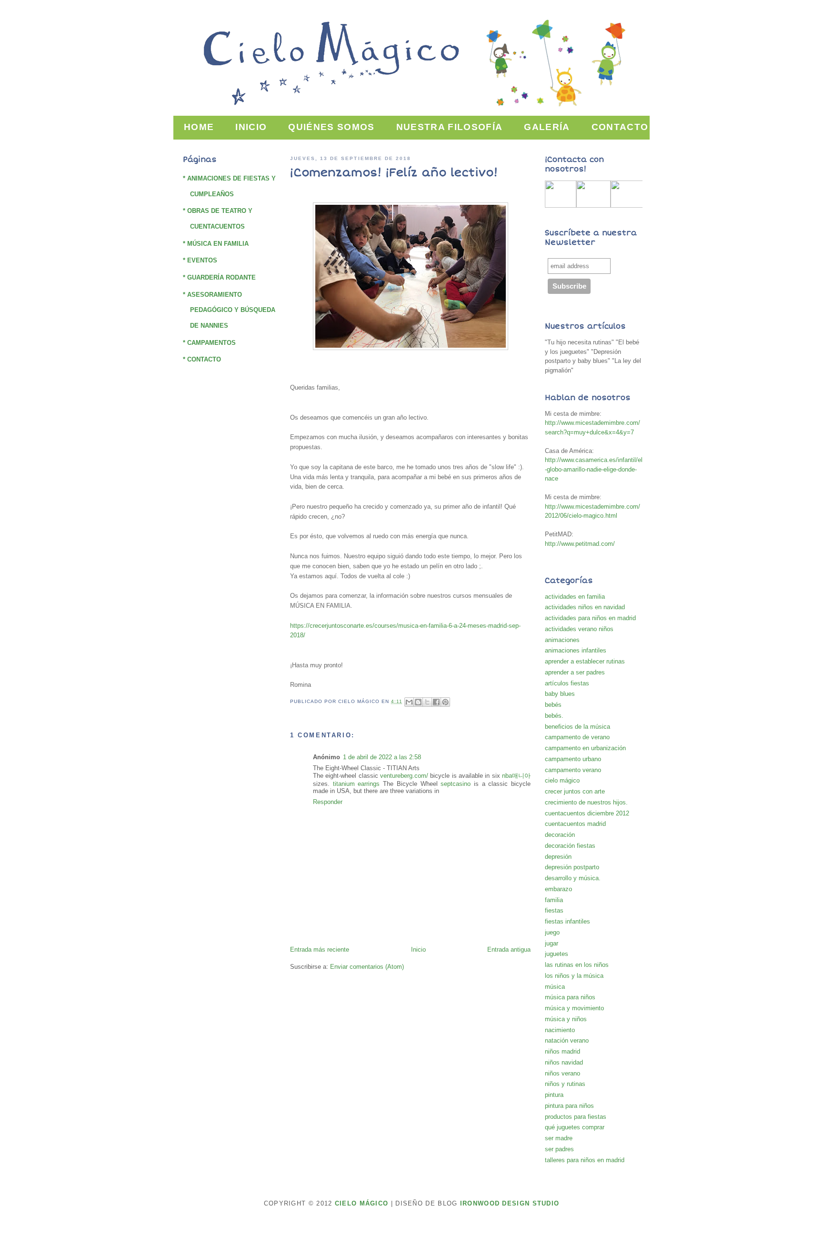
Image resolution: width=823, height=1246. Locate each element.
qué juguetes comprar (574, 1127)
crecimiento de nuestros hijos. (586, 802)
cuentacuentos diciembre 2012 (587, 813)
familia (554, 900)
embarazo (558, 889)
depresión (558, 856)
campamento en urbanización (585, 748)
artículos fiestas (567, 683)
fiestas (554, 910)
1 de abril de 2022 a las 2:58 (382, 757)
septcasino (456, 783)
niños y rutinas (565, 1083)
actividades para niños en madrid (590, 618)
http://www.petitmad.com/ (580, 543)
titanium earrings (356, 783)
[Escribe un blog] (418, 702)
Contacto (620, 127)
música (555, 986)
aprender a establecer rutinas (585, 661)
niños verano (562, 1073)
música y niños (566, 1019)
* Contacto (202, 359)
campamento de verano (577, 737)
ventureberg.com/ (404, 775)
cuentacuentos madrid (575, 823)
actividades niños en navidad (585, 607)
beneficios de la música (577, 726)
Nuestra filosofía (449, 127)
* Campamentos (209, 342)
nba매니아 (516, 775)
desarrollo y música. (573, 878)
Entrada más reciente (319, 949)
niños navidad (564, 1062)
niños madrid (562, 1051)
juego (552, 932)
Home (199, 127)
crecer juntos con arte (575, 791)
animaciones (562, 639)
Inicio (251, 127)
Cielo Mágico (362, 1203)
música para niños (570, 997)
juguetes (556, 953)
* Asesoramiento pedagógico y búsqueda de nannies (229, 310)
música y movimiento (574, 1008)
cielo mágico (562, 780)
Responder (327, 801)
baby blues (560, 693)
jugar (551, 943)
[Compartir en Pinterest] (445, 702)
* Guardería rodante (219, 277)
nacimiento (560, 1030)
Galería (547, 127)
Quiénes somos (331, 127)
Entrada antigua (509, 949)
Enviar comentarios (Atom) (367, 966)
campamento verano (573, 770)
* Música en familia (216, 243)
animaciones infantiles (575, 650)
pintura (554, 1094)
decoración (560, 834)
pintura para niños (569, 1105)
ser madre (558, 1138)
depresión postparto (572, 867)
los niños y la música (574, 975)
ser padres (559, 1149)
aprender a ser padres (575, 672)
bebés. (554, 715)
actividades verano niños (579, 629)
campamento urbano (573, 759)
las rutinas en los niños (577, 964)
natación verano (567, 1040)
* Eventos (200, 260)
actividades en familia (575, 596)
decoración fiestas (570, 845)
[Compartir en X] (427, 702)
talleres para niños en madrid (584, 1160)
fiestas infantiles (567, 921)
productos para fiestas (575, 1116)
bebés (553, 704)
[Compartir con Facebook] (436, 702)
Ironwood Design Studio (510, 1203)
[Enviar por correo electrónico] (409, 702)
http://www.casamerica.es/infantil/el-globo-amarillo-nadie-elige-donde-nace (593, 469)
